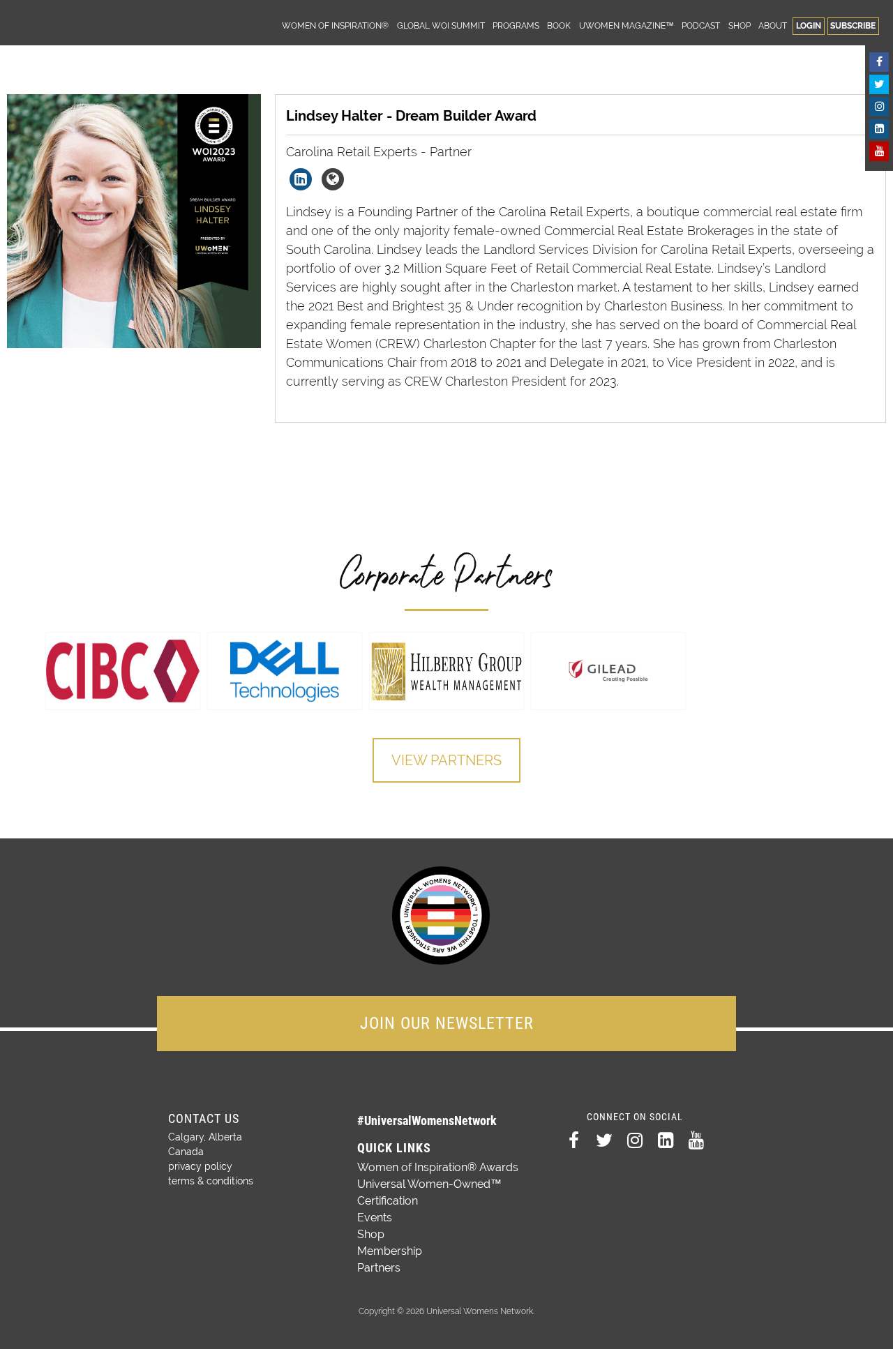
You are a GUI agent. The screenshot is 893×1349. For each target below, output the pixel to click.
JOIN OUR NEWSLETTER (447, 1023)
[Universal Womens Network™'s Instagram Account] (879, 106)
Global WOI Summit (441, 25)
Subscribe (853, 25)
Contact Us (203, 1118)
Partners (378, 1267)
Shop (739, 25)
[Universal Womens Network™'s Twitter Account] (879, 84)
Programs (516, 25)
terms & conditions (210, 1180)
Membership (389, 1251)
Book (559, 25)
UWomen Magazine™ (626, 25)
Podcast (701, 25)
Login (808, 25)
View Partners (446, 760)
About (772, 25)
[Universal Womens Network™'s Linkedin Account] (879, 129)
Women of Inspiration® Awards (437, 1167)
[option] (122, 671)
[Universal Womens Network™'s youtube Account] (879, 151)
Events (374, 1217)
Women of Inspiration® (335, 25)
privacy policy (200, 1166)
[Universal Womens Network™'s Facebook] (879, 62)
